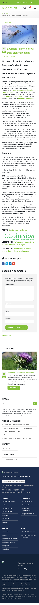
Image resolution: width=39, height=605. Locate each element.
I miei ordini (26, 505)
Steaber (6, 515)
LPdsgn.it (26, 569)
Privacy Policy (20, 482)
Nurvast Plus (7, 512)
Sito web (8, 319)
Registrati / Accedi (28, 514)
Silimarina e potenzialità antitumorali (21, 373)
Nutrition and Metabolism (18, 230)
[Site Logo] (9, 8)
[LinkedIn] (6, 2)
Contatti (13, 476)
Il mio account (20, 2)
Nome (7, 304)
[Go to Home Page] (2, 13)
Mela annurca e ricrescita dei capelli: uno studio (17, 435)
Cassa (5, 535)
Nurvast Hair (7, 508)
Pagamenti (6, 546)
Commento (9, 285)
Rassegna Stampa (24, 476)
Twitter (7, 263)
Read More (14, 388)
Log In (30, 2)
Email (13, 263)
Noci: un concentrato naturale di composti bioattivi (18, 428)
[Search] (35, 403)
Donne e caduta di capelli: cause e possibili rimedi (17, 438)
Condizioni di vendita (10, 539)
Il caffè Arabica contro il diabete (12, 431)
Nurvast (6, 519)
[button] (24, 8)
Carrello (6, 532)
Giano (5, 505)
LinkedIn (10, 263)
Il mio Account (27, 501)
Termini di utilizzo (8, 482)
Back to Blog (7, 22)
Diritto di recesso (9, 542)
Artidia (5, 522)
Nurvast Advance (9, 501)
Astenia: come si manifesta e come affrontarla (16, 424)
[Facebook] (3, 2)
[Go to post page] (19, 361)
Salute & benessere (9, 56)
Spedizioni (6, 549)
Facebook (3, 263)
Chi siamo (5, 476)
